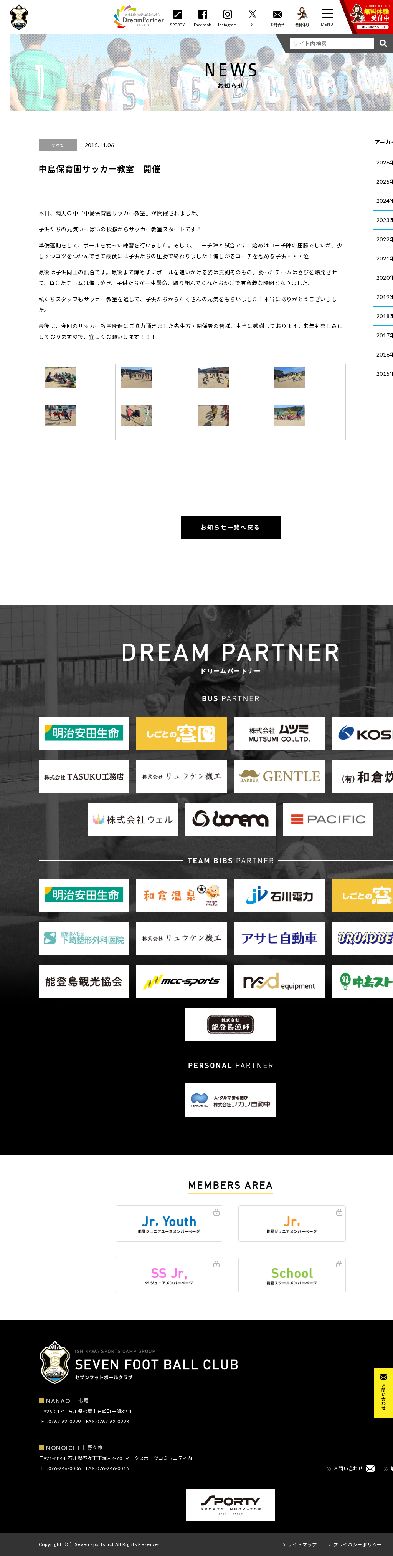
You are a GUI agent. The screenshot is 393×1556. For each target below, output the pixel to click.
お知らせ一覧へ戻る (230, 527)
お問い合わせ (383, 1396)
